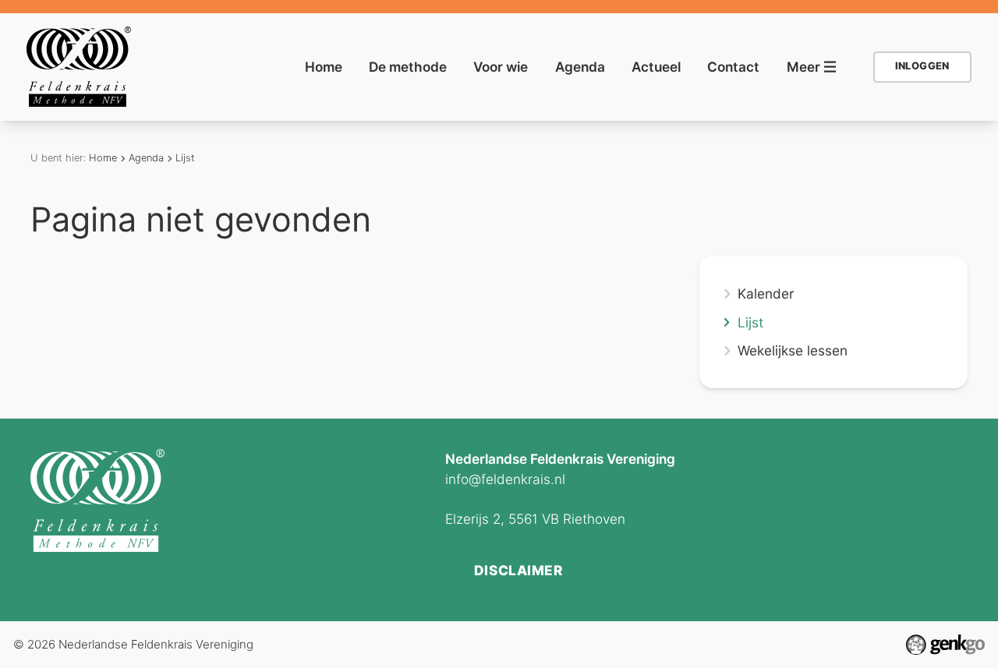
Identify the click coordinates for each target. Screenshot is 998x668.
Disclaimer (518, 570)
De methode (408, 66)
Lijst (185, 158)
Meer (803, 66)
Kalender (766, 293)
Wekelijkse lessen (793, 350)
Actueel (656, 66)
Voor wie (500, 66)
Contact (733, 66)
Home (323, 66)
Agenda (580, 66)
